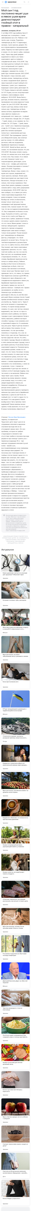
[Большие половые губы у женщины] (15, 594)
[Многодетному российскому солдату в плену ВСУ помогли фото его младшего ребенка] (15, 621)
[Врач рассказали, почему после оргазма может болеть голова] (15, 921)
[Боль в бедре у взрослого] (15, 1192)
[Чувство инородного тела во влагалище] (15, 1002)
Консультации (5, 7)
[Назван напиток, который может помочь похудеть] (15, 866)
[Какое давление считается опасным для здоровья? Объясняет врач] (15, 567)
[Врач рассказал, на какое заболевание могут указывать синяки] (15, 649)
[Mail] (6, 2)
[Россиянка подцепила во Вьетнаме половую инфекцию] (15, 948)
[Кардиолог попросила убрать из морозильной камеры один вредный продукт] (15, 757)
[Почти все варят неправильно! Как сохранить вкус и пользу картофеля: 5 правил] (15, 1029)
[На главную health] (11, 2)
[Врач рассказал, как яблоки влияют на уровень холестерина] (15, 785)
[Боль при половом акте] (15, 676)
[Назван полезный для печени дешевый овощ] (15, 1056)
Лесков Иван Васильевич (16, 417)
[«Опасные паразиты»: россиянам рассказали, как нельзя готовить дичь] (15, 893)
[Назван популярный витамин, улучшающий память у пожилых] (15, 839)
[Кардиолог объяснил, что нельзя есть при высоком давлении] (15, 812)
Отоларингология (16, 7)
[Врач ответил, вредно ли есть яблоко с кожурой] (15, 1111)
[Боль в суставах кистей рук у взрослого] (15, 1084)
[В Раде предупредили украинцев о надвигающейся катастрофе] (15, 703)
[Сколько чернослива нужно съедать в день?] (15, 1138)
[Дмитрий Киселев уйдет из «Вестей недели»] (15, 975)
